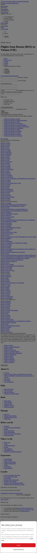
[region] (18, 537)
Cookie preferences (18, 549)
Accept (18, 545)
